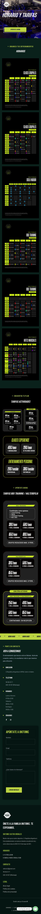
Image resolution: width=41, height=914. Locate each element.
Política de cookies (9, 889)
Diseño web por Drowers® (20, 901)
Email (7, 748)
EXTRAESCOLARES (18, 910)
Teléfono (9, 759)
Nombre (8, 738)
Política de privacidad (10, 892)
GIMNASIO (8, 907)
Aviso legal (6, 886)
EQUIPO (27, 910)
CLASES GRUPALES (18, 907)
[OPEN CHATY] (35, 909)
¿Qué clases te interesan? (14, 770)
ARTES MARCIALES (30, 907)
